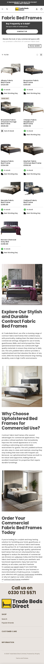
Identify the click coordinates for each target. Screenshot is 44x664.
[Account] (36, 9)
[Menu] (2, 9)
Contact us (22, 31)
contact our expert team (14, 567)
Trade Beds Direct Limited (17, 654)
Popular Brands (8, 623)
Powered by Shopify (33, 654)
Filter (6, 55)
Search (4, 619)
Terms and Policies (22, 658)
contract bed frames (12, 579)
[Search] (7, 9)
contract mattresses (25, 574)
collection (19, 557)
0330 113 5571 (22, 593)
